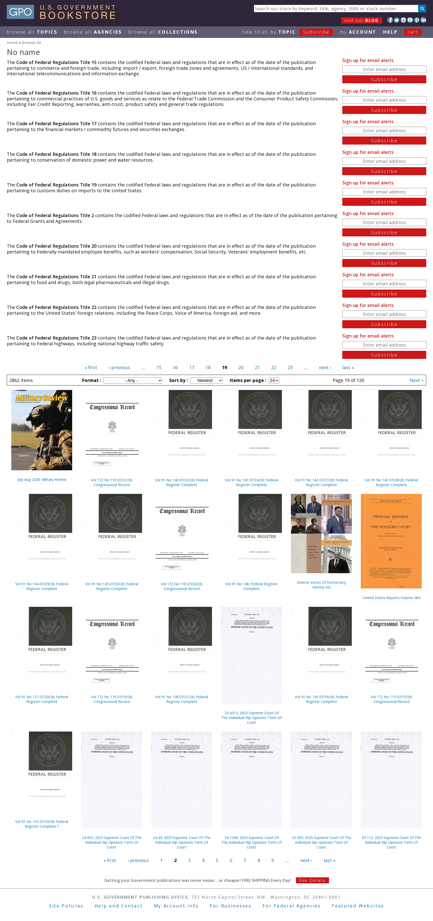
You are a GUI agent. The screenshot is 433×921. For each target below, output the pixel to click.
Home (12, 42)
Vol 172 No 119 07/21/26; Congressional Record (112, 482)
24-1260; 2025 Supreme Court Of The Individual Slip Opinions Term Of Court (251, 842)
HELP (390, 32)
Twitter (397, 20)
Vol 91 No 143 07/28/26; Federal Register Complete (391, 482)
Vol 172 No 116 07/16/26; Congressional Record (112, 699)
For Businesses (231, 906)
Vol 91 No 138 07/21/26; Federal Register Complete (181, 699)
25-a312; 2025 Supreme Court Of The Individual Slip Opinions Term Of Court (251, 717)
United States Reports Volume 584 (391, 597)
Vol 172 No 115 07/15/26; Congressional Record (391, 699)
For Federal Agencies (291, 906)
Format (91, 380)
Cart (413, 32)
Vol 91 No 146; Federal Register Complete (252, 586)
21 (257, 367)
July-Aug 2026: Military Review (42, 479)
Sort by (178, 380)
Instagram (403, 20)
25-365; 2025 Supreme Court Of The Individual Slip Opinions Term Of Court (321, 842)
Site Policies (66, 906)
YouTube (410, 20)
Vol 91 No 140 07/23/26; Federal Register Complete (181, 482)
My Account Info (176, 906)
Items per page (247, 380)
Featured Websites (358, 906)
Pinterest (417, 20)
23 (290, 367)
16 (175, 367)
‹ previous (119, 367)
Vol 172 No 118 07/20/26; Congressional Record (181, 586)
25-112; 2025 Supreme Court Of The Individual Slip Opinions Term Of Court (391, 842)
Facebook (390, 20)
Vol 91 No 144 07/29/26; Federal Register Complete (41, 586)
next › (325, 367)
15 (158, 367)
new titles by (286, 32)
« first (91, 367)
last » (348, 367)
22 (273, 367)
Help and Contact (118, 906)
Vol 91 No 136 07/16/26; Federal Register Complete (321, 699)
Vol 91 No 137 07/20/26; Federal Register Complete (41, 699)
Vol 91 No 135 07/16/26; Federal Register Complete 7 (41, 824)
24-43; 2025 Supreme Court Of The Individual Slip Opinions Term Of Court (181, 842)
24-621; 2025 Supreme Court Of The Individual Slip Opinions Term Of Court (112, 842)
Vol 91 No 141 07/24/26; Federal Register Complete (251, 482)
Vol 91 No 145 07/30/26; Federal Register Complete (111, 586)
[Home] (63, 17)
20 (240, 367)
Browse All (32, 32)
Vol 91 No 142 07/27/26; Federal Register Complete (321, 482)
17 (191, 367)
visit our (362, 20)
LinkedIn (423, 20)
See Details (312, 880)
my (358, 32)
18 (207, 367)
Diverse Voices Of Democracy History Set (321, 584)
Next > (417, 380)
